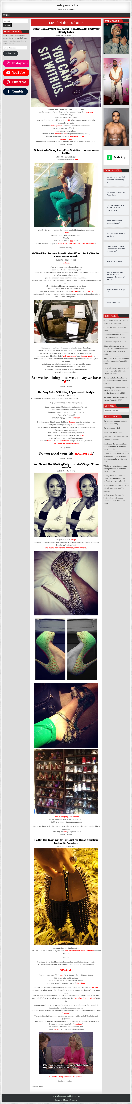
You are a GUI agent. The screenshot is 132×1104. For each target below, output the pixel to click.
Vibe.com (54, 826)
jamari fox (59, 35)
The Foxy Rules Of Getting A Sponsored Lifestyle (66, 392)
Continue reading (66, 144)
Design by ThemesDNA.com (66, 1100)
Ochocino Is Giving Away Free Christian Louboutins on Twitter (66, 151)
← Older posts (37, 1086)
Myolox (107, 444)
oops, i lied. (108, 342)
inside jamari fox (66, 5)
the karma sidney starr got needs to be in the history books (115, 446)
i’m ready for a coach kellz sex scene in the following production (116, 390)
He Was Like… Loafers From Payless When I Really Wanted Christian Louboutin (66, 255)
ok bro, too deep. (110, 327)
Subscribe (10, 53)
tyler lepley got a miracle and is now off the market (116, 488)
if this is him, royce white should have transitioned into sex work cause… (116, 348)
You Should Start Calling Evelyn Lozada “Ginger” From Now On (66, 465)
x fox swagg (71, 112)
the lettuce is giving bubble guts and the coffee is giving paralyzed (114, 478)
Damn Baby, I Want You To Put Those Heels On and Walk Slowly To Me (66, 30)
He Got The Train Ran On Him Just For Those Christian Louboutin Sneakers (66, 841)
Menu (8, 15)
